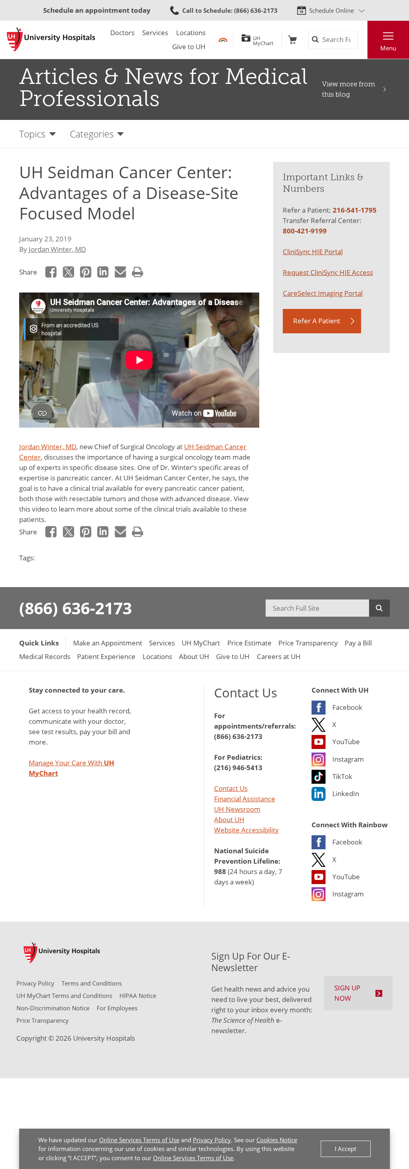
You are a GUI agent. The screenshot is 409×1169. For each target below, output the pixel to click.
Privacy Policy (212, 1140)
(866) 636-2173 (75, 608)
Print (137, 272)
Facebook (51, 272)
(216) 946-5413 (238, 767)
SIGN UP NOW (347, 993)
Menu (388, 48)
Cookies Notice (276, 1140)
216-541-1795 (355, 210)
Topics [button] (32, 133)
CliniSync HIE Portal (313, 251)
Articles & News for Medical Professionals (163, 88)
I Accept (345, 1149)
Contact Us (231, 788)
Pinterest (85, 272)
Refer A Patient (316, 320)
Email (120, 272)
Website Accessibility (246, 829)
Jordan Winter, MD (57, 249)
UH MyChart (263, 39)
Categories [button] (92, 133)
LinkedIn (103, 272)
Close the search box (362, 39)
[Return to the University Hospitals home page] (51, 40)
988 (220, 871)
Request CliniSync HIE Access (328, 272)
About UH (229, 819)
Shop (292, 40)
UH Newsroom (237, 809)
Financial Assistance (244, 798)
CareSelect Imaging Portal (323, 293)
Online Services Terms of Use (139, 1140)
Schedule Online (331, 10)
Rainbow (223, 40)
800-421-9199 (305, 230)
